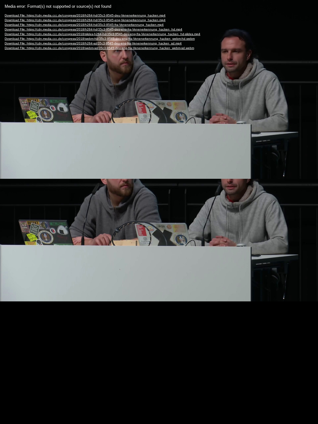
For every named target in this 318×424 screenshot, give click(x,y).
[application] (159, 212)
